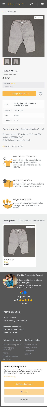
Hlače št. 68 (9, 259)
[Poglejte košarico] (42, 4)
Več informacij (9, 377)
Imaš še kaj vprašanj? (14, 147)
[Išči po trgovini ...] (37, 4)
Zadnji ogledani (9, 220)
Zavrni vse (24, 400)
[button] (4, 61)
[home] (4, 11)
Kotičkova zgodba (32, 340)
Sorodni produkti (40, 220)
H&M (13, 83)
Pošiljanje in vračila (10, 129)
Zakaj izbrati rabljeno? (30, 129)
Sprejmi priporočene (24, 384)
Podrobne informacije (12, 340)
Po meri (24, 392)
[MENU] (4, 4)
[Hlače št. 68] (19, 241)
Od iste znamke (24, 220)
